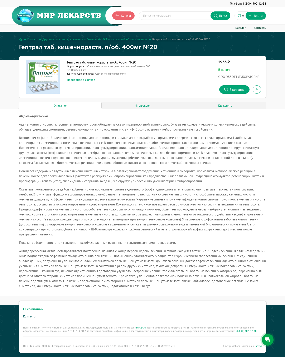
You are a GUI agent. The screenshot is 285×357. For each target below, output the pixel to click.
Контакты (29, 316)
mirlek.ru (141, 327)
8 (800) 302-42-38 (246, 330)
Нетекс (258, 345)
